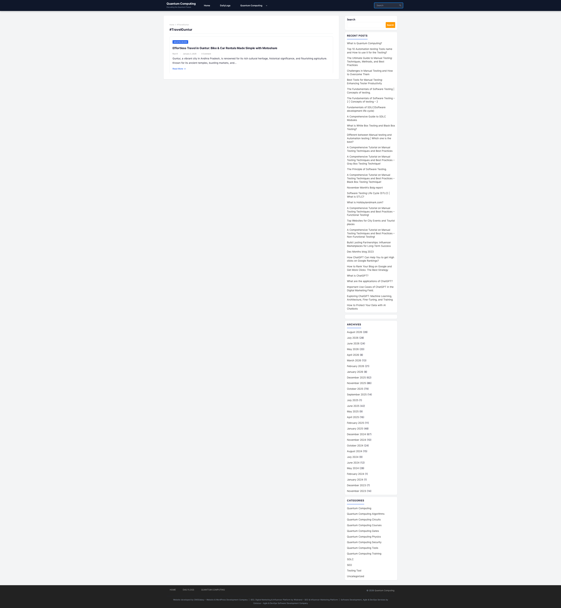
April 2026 (353, 354)
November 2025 (356, 383)
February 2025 (355, 422)
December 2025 (356, 377)
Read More (179, 68)
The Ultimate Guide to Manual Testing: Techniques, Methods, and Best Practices (369, 62)
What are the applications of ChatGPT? (370, 281)
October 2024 (355, 445)
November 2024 (356, 439)
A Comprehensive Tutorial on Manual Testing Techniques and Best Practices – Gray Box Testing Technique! (371, 160)
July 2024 (353, 456)
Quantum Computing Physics (364, 536)
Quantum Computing (181, 3)
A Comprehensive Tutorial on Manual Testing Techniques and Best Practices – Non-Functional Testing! (371, 233)
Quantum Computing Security (364, 542)
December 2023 (356, 485)
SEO (349, 565)
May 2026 (353, 349)
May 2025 (353, 411)
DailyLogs (188, 589)
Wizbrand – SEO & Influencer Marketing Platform (316, 599)
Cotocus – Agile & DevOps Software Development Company (280, 603)
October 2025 (355, 388)
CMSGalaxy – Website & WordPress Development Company (221, 599)
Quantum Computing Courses (364, 525)
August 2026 (354, 332)
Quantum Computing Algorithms (366, 513)
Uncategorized (180, 42)
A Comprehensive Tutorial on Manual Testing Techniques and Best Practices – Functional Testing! (371, 212)
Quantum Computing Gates (363, 530)
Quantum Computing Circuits (364, 519)
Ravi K (175, 54)
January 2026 (355, 371)
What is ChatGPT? (357, 275)
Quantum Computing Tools (362, 547)
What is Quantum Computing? (364, 43)
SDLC (350, 559)
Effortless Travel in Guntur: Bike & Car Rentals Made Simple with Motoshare (225, 48)
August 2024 (354, 451)
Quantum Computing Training (364, 553)
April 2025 (353, 417)
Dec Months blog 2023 (360, 251)
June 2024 (353, 462)
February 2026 (355, 366)
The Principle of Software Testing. (367, 169)
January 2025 (355, 428)
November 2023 (356, 491)
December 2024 (356, 434)
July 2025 (352, 400)
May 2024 (353, 468)
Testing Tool (354, 570)
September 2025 (357, 394)
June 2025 (353, 405)
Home (171, 25)
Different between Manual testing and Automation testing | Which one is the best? (369, 138)
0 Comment (206, 54)
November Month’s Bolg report (365, 187)
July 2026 (353, 337)
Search (351, 19)
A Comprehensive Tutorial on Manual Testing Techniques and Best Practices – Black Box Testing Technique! (371, 178)
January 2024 (355, 479)
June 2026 (353, 343)
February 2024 (355, 473)
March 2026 (354, 360)
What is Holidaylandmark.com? (365, 202)
